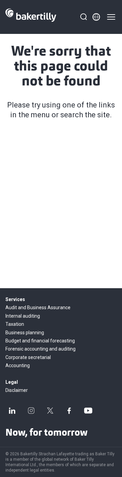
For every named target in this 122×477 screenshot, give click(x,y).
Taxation (14, 324)
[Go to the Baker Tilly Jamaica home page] (30, 17)
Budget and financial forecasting (40, 340)
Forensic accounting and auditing (40, 349)
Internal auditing (22, 316)
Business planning (24, 332)
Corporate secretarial (28, 357)
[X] (50, 410)
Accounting (17, 365)
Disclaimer (16, 390)
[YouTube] (88, 410)
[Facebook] (69, 410)
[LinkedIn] (12, 410)
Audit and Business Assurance (37, 307)
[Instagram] (31, 410)
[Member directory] (96, 17)
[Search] (83, 17)
